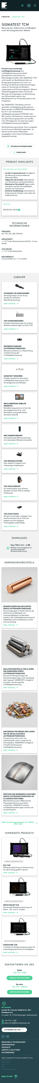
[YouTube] (7, 1036)
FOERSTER (6, 17)
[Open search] (29, 5)
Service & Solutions (11, 1050)
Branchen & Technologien (13, 1042)
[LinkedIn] (3, 1036)
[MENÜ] (35, 5)
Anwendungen (8, 1045)
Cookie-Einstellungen (9, 1069)
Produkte (6, 1047)
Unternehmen (8, 1052)
